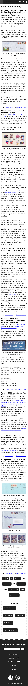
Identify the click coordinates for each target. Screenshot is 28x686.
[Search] (20, 2)
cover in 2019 (17, 191)
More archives (10, 630)
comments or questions (8, 450)
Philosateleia (11, 2)
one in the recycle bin (12, 192)
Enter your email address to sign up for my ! (14, 645)
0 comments (9, 107)
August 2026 (9, 608)
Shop (14, 669)
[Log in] (26, 2)
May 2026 (8, 623)
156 (11, 589)
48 (19, 584)
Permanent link (21, 107)
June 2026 (20, 615)
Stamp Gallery (14, 662)
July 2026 (8, 615)
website (12, 294)
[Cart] (23, 2)
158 (22, 589)
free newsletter (17, 646)
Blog (14, 665)
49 (23, 584)
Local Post (14, 658)
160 (16, 595)
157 (16, 589)
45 (5, 584)
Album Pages (14, 654)
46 (9, 584)
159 (11, 595)
